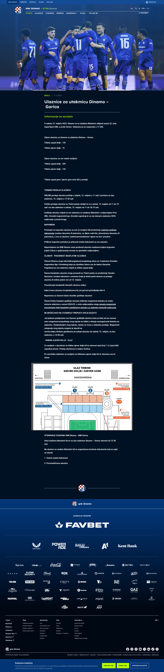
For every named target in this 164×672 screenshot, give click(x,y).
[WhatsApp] (157, 649)
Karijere (58, 631)
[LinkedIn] (148, 649)
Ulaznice (9, 637)
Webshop (9, 640)
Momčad (9, 623)
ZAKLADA (50, 2)
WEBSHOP (23, 2)
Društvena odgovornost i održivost (132, 654)
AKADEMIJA (71, 13)
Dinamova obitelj (79, 623)
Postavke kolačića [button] (117, 654)
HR (143, 8)
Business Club (78, 626)
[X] (144, 649)
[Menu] (148, 8)
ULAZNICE (39, 13)
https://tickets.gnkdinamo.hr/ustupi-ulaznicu (70, 331)
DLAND (41, 2)
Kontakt (58, 623)
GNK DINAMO (12, 2)
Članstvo (9, 627)
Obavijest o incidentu (62, 633)
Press (57, 626)
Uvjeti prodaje (155, 654)
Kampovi (42, 633)
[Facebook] (127, 649)
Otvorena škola (44, 628)
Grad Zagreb (78, 633)
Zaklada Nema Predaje (80, 638)
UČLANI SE (93, 13)
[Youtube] (140, 649)
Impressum (93, 654)
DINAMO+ (33, 2)
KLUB (82, 13)
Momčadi (42, 631)
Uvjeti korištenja (146, 654)
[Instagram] (131, 649)
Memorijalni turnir (45, 626)
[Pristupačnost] (139, 8)
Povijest (42, 638)
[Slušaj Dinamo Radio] (132, 8)
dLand (76, 628)
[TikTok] (152, 649)
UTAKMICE (50, 13)
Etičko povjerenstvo (28, 631)
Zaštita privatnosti (84, 654)
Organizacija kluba (28, 623)
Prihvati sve (109, 665)
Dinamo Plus (10, 633)
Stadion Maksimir (28, 628)
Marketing (59, 628)
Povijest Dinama (27, 626)
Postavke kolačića (139, 665)
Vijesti (8, 620)
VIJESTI (29, 13)
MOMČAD (60, 13)
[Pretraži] (136, 8)
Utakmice (9, 630)
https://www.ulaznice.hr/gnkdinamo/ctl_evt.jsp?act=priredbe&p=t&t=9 (74, 290)
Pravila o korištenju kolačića (104, 654)
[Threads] (136, 649)
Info (41, 623)
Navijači (76, 636)
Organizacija (43, 636)
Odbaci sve (123, 665)
